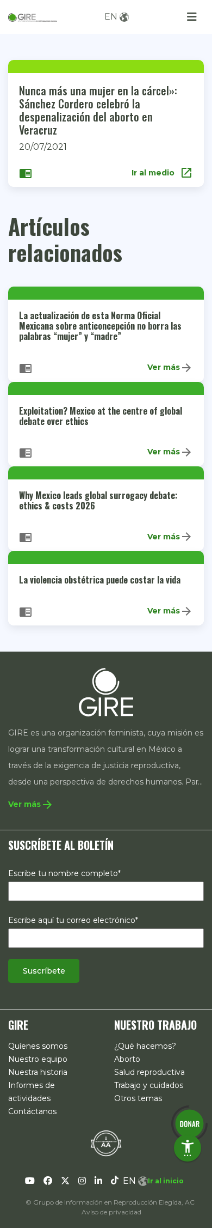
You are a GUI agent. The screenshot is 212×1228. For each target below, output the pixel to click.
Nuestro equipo (37, 1059)
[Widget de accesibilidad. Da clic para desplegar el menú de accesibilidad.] (187, 1148)
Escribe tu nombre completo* (64, 873)
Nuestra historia (37, 1072)
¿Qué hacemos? (145, 1046)
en (110, 16)
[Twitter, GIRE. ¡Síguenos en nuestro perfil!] (65, 1181)
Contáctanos (32, 1111)
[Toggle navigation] (192, 17)
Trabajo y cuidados (148, 1085)
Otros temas (138, 1098)
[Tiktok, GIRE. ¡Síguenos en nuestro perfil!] (115, 1181)
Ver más (170, 367)
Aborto (127, 1059)
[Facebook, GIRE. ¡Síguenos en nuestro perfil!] (47, 1181)
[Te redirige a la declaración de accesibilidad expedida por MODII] (106, 1143)
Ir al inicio (166, 1181)
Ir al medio (162, 172)
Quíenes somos (37, 1046)
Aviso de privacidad (111, 1212)
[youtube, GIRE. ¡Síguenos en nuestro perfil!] (30, 1181)
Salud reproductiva (149, 1072)
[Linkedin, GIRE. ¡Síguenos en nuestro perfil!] (98, 1181)
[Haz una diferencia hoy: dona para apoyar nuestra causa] (189, 1123)
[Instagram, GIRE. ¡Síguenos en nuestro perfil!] (82, 1181)
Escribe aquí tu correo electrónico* (73, 920)
